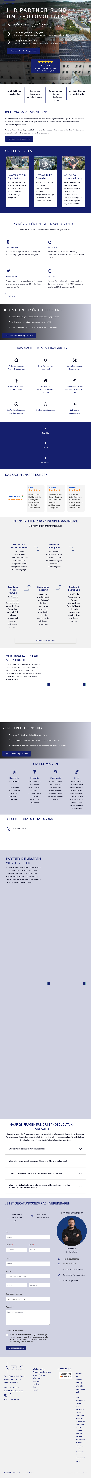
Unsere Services (39, 1375)
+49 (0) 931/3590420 (71, 1259)
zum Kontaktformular (12, 1399)
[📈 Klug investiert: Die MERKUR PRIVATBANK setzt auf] (35, 839)
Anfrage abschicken (16, 1348)
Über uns (36, 1381)
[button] (84, 3)
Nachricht (10, 1307)
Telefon (9, 1245)
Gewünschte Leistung (14, 1294)
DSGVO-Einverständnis (15, 1331)
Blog (34, 1387)
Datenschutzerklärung (26, 1334)
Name (8, 1232)
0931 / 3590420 (13, 1387)
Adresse (9, 1271)
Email (31, 1245)
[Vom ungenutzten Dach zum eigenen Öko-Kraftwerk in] (15, 839)
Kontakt (36, 1390)
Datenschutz (82, 1473)
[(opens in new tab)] (45, 66)
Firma (8, 1259)
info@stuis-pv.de (69, 1263)
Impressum (71, 1473)
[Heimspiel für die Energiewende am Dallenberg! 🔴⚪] (76, 839)
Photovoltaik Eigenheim (42, 1372)
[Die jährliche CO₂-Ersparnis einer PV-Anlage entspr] (55, 839)
